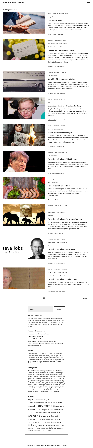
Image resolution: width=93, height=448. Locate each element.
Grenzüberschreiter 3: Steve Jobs (61, 249)
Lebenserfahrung (46, 382)
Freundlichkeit (44, 376)
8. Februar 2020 (52, 93)
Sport (48, 388)
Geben (58, 376)
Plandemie (51, 425)
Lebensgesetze (58, 382)
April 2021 (53, 357)
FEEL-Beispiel (51, 375)
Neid (62, 384)
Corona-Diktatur (58, 400)
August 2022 (43, 353)
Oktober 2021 (54, 355)
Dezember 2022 (33, 353)
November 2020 (51, 359)
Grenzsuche (54, 43)
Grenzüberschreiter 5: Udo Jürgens (62, 159)
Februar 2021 (32, 359)
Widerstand (35, 392)
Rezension (55, 17)
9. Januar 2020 (52, 263)
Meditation (49, 384)
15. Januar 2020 (52, 233)
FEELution (59, 375)
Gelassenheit (39, 413)
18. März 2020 (51, 34)
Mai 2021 (46, 357)
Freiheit (36, 376)
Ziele (61, 47)
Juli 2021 (39, 357)
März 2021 (60, 357)
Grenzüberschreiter (53, 99)
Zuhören (56, 392)
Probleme (50, 129)
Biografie (56, 72)
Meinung (62, 125)
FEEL (63, 205)
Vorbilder (50, 47)
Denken (54, 13)
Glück (54, 209)
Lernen (60, 43)
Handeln (31, 382)
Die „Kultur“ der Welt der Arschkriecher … (46, 321)
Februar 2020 (51, 361)
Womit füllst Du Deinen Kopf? (60, 132)
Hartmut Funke (33, 339)
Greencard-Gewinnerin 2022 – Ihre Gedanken (42, 320)
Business (51, 371)
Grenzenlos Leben (13, 2)
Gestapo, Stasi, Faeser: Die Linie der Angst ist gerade (44, 319)
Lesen (49, 13)
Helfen (38, 382)
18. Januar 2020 (52, 200)
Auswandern (37, 371)
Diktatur (31, 406)
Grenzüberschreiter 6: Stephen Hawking (64, 106)
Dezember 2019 (37, 363)
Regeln (51, 386)
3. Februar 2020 (52, 120)
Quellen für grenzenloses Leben (61, 50)
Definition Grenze (33, 373)
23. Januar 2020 (52, 173)
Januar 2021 (41, 359)
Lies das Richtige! (55, 20)
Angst (30, 371)
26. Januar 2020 (52, 146)
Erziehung (39, 375)
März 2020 (43, 361)
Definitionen (58, 40)
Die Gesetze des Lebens (47, 339)
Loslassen (42, 384)
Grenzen (60, 209)
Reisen (56, 386)
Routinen (35, 388)
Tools (53, 388)
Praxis (38, 386)
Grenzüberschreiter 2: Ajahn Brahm (62, 279)
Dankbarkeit (59, 371)
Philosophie (51, 40)
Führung (52, 376)
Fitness (57, 179)
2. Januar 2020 (52, 291)
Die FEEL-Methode (43, 334)
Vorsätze (56, 47)
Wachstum (42, 430)
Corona (52, 400)
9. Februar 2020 (52, 66)
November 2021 (44, 355)
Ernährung (51, 179)
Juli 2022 (51, 353)
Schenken (42, 388)
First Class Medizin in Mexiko (47, 341)
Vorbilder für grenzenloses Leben (61, 79)
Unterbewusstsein (59, 129)
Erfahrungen (60, 13)
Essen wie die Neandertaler (59, 186)
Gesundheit (63, 179)
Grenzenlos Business (35, 380)
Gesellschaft (40, 378)
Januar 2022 (59, 353)
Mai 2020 (35, 361)
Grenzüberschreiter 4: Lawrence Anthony (65, 219)
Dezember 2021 (33, 355)
